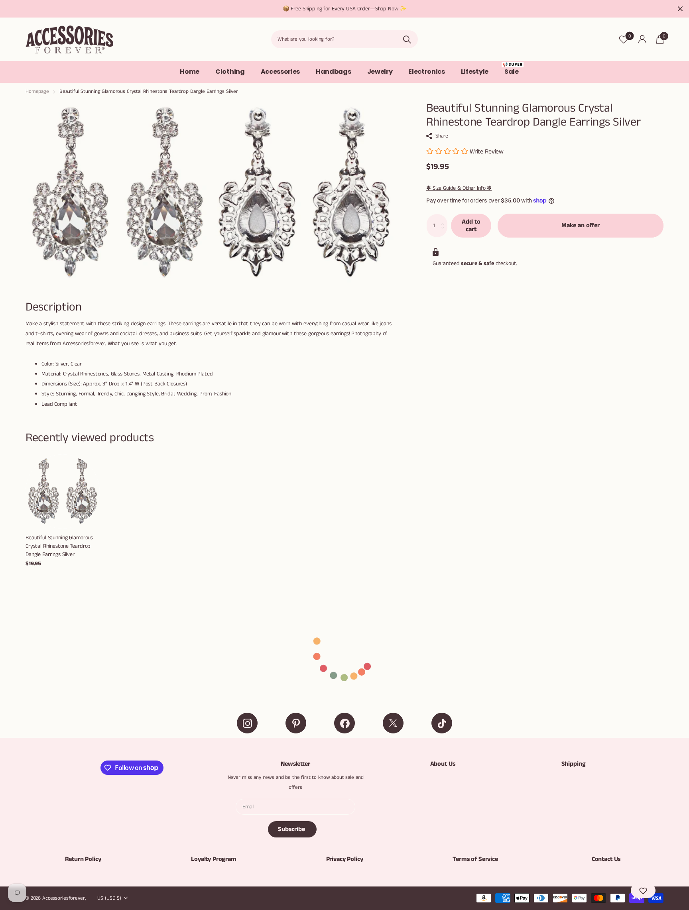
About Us (442, 763)
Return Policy (83, 859)
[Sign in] (642, 39)
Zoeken (407, 39)
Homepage (37, 91)
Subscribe (292, 829)
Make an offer (580, 225)
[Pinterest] (295, 723)
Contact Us (606, 859)
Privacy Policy (344, 859)
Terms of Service (475, 859)
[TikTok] (441, 723)
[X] (393, 723)
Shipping (573, 763)
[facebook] (344, 723)
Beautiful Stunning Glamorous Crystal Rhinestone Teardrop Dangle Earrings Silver (59, 546)
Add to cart (471, 225)
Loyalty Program (213, 859)
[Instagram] (247, 723)
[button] (643, 890)
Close (680, 9)
